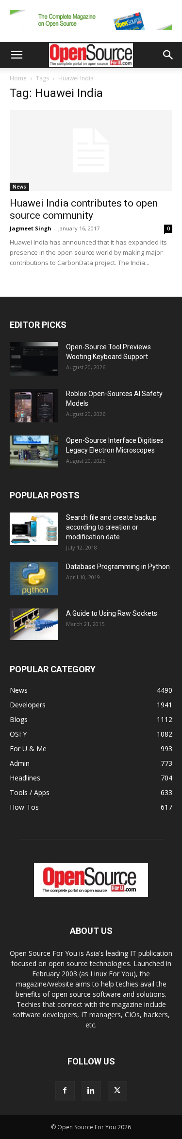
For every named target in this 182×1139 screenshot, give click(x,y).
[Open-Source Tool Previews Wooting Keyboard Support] (34, 359)
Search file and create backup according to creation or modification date (111, 527)
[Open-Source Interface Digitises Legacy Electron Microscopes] (34, 452)
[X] (117, 1091)
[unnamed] (91, 32)
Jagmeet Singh (30, 228)
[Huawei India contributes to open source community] (91, 150)
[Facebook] (65, 1091)
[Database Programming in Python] (34, 578)
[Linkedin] (91, 1091)
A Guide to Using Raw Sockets (111, 613)
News (19, 186)
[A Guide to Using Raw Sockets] (34, 624)
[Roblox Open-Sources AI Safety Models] (34, 405)
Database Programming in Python (118, 566)
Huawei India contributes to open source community (84, 209)
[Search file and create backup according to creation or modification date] (34, 529)
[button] (16, 55)
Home (18, 78)
